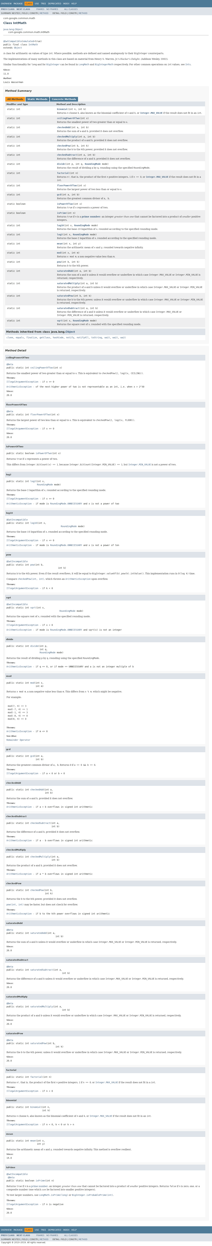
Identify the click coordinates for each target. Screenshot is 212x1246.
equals (20, 337)
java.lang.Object (12, 29)
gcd (59, 194)
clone (9, 337)
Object (18, 47)
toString (96, 337)
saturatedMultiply (68, 283)
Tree (43, 3)
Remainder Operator (18, 740)
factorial (63, 173)
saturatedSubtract (68, 308)
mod (59, 252)
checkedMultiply (67, 136)
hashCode (58, 337)
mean (59, 243)
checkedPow (63, 145)
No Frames (52, 9)
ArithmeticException (19, 386)
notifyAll (83, 337)
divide (61, 164)
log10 (60, 225)
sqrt (59, 320)
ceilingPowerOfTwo (68, 118)
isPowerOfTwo (65, 204)
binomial (62, 109)
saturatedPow (65, 295)
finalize (31, 337)
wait (107, 337)
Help (74, 3)
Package (18, 3)
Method (44, 13)
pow (59, 261)
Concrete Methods (64, 99)
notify (70, 337)
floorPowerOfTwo (67, 185)
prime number (91, 216)
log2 (59, 234)
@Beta (9, 364)
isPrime (61, 213)
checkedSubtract (67, 155)
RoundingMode (93, 164)
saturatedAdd (65, 271)
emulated (28, 41)
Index (66, 3)
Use (37, 3)
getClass (45, 337)
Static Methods (37, 99)
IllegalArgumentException (22, 381)
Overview (6, 3)
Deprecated (54, 3)
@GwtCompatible (12, 41)
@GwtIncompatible (17, 519)
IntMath (33, 44)
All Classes (71, 9)
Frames (40, 9)
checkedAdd (63, 127)
